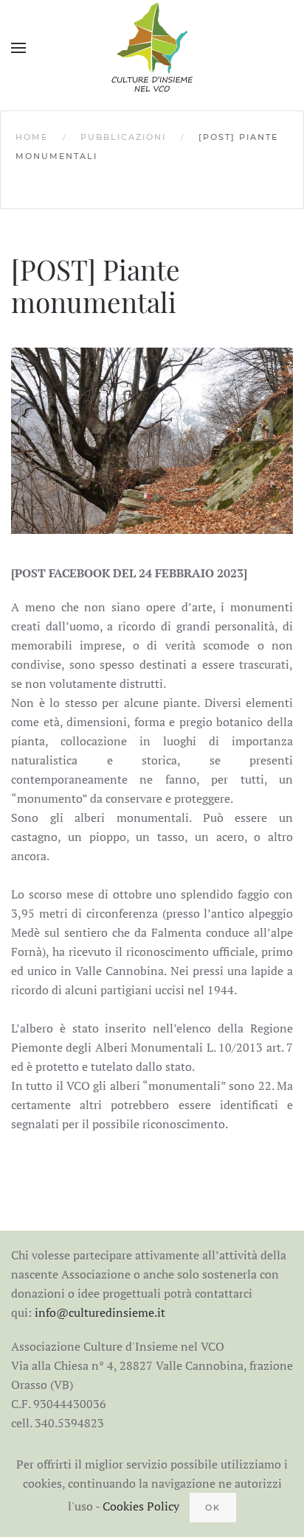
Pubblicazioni (123, 137)
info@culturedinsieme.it (100, 1312)
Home (31, 137)
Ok (213, 1507)
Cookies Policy (141, 1506)
